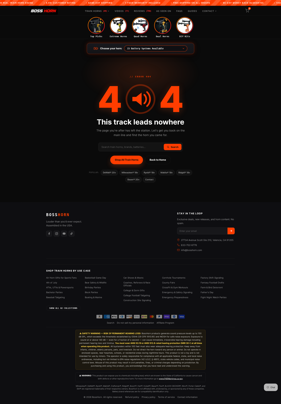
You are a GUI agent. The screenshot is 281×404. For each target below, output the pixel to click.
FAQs (179, 11)
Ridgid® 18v (184, 172)
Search (110, 322)
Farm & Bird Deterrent (212, 287)
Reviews (142, 11)
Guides (192, 11)
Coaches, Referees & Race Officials (136, 284)
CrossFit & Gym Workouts (175, 287)
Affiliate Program (165, 322)
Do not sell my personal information (135, 322)
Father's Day (207, 292)
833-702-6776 (189, 245)
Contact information (187, 397)
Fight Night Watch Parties (214, 297)
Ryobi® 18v (149, 172)
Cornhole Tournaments (173, 277)
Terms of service (166, 397)
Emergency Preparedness (175, 297)
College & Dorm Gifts (134, 290)
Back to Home (158, 159)
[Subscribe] (231, 231)
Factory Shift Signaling (212, 277)
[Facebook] (49, 234)
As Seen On (163, 11)
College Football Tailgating (136, 295)
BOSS (58, 215)
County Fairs (168, 282)
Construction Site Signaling (137, 300)
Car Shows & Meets (133, 277)
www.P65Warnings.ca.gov (171, 378)
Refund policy (132, 397)
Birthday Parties (93, 287)
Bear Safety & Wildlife (96, 282)
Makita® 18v (167, 172)
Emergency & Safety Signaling (177, 292)
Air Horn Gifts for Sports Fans (61, 277)
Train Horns (96, 11)
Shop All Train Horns (126, 159)
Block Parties (91, 292)
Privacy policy (148, 397)
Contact (208, 11)
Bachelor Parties (54, 292)
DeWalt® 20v (109, 172)
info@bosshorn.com (191, 250)
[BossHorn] (44, 11)
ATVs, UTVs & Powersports (60, 287)
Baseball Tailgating (55, 297)
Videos (122, 11)
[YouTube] (64, 234)
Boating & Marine (93, 297)
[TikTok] (71, 234)
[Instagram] (57, 234)
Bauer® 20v (133, 179)
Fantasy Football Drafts (212, 282)
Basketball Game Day (95, 277)
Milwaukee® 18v (130, 172)
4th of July (51, 282)
